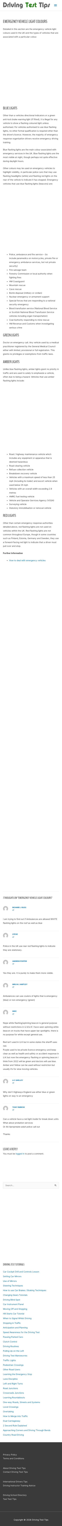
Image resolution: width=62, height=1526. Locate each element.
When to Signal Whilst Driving (17, 1318)
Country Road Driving (13, 1435)
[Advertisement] (31, 1225)
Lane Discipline (10, 1379)
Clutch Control (10, 1341)
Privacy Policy (10, 1454)
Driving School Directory (15, 1495)
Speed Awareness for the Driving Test (21, 1332)
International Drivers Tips (15, 1481)
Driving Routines (11, 1346)
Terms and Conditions (13, 1458)
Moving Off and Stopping (15, 1309)
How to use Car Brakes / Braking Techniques (24, 1290)
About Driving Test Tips (14, 1468)
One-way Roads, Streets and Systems (21, 1402)
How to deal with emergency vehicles (27, 560)
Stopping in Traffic (12, 1323)
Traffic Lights (9, 1360)
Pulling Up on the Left (13, 1351)
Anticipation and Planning (15, 1327)
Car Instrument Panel (13, 1304)
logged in (20, 1153)
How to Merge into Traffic (15, 1416)
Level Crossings (10, 1407)
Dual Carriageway (11, 1421)
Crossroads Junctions (13, 1393)
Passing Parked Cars (13, 1337)
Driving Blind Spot (11, 1300)
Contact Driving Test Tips (15, 1472)
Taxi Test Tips (9, 1499)
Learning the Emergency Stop (17, 1374)
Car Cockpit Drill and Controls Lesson (21, 1271)
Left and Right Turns (13, 1383)
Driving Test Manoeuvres (15, 1355)
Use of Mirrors (10, 1281)
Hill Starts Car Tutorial (13, 1313)
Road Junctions (10, 1388)
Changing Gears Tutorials (15, 1295)
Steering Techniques (13, 1285)
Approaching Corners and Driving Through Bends (26, 1430)
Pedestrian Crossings (13, 1365)
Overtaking (8, 1411)
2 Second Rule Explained (15, 1425)
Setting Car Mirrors (12, 1276)
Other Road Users (11, 1369)
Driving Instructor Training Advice (19, 1485)
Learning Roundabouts (14, 1397)
